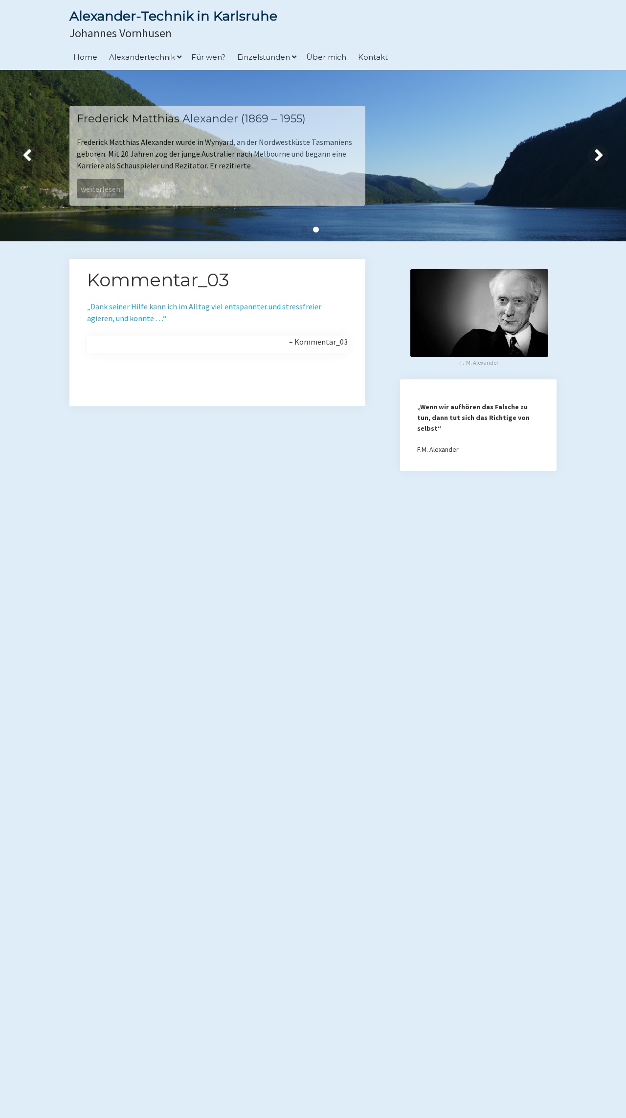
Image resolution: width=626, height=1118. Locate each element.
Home (85, 57)
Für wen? (208, 57)
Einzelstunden (263, 57)
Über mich (326, 57)
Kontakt (373, 57)
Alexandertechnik (142, 57)
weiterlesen (100, 189)
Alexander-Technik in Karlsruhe (173, 16)
